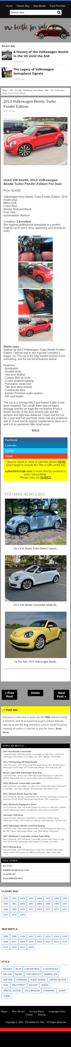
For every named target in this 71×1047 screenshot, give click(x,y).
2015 (5, 947)
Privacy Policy (37, 1011)
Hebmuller (50, 974)
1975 (64, 909)
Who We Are (18, 1011)
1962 (22, 904)
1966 (56, 904)
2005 (64, 936)
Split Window (32, 991)
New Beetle (39, 5)
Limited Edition (57, 980)
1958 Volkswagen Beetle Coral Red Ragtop (24, 826)
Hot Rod (8, 980)
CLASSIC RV (9, 874)
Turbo (7, 996)
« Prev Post (9, 694)
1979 (22, 915)
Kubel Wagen (38, 980)
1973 (47, 909)
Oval (6, 985)
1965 (47, 904)
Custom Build (50, 969)
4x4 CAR (7, 866)
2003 (47, 936)
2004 (56, 936)
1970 (22, 909)
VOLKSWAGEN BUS (13, 878)
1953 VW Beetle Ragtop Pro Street (20, 804)
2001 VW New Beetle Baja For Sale (20, 794)
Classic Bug (23, 5)
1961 (14, 904)
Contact (29, 1014)
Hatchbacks (27, 90)
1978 (14, 915)
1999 (14, 936)
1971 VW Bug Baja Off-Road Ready (20, 762)
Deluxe (7, 974)
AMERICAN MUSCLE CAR (16, 870)
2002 (39, 936)
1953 (14, 898)
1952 (5, 898)
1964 (39, 904)
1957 (47, 898)
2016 (14, 947)
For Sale (18, 90)
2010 (39, 942)
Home (9, 5)
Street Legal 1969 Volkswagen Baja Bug (22, 773)
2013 (11, 90)
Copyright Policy (57, 1011)
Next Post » (61, 694)
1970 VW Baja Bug (12, 847)
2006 (5, 942)
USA (46, 90)
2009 (31, 942)
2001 (31, 936)
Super (61, 991)
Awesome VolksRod (13, 815)
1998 (5, 936)
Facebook (11, 440)
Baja (18, 969)
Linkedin (10, 445)
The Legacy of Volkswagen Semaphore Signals (33, 71)
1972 (39, 909)
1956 (39, 898)
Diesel (19, 974)
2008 (22, 942)
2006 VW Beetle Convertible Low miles (22, 783)
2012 (47, 942)
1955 (31, 898)
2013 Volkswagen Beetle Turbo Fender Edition (29, 104)
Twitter (9, 450)
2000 (22, 936)
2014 (64, 942)
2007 (14, 942)
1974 (56, 909)
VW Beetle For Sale (34, 1022)
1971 (31, 909)
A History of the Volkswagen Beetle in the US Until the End (40, 54)
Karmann (21, 980)
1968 (5, 909)
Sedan (44, 985)
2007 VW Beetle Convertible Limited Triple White (26, 836)
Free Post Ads (57, 5)
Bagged (7, 969)
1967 (64, 904)
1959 (64, 898)
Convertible (31, 969)
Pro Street (18, 985)
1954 (22, 898)
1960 (5, 904)
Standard (49, 991)
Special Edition (12, 991)
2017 (22, 947)
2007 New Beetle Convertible (17, 751)
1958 (56, 898)
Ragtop (33, 985)
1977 (5, 915)
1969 (14, 909)
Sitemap (42, 1014)
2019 (31, 947)
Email (9, 456)
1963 (31, 904)
